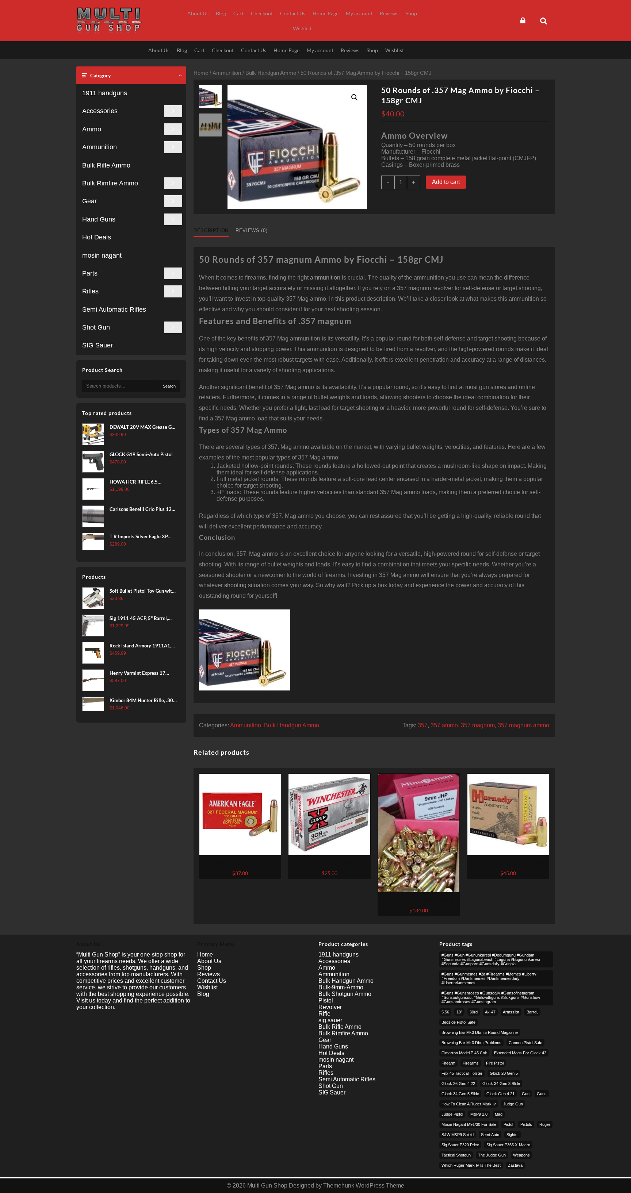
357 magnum (478, 725)
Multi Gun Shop (267, 1185)
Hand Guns (98, 219)
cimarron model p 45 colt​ (464, 1053)
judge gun (513, 1104)
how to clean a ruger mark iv (468, 1104)
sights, (512, 1134)
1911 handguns (104, 93)
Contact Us (211, 981)
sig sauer (330, 1020)
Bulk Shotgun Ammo (344, 994)
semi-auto (490, 1134)
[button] (354, 97)
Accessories (100, 111)
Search (169, 386)
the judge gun (492, 1155)
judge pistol (452, 1114)
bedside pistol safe (458, 1022)
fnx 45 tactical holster (461, 1073)
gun (525, 1094)
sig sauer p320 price (460, 1145)
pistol (508, 1124)
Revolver (330, 1007)
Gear (89, 201)
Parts (89, 273)
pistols (526, 1124)
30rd (474, 1012)
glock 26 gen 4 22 (458, 1083)
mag (498, 1114)
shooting (235, 585)
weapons (521, 1155)
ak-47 (490, 1012)
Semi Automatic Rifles (114, 309)
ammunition (325, 277)
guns (542, 1094)
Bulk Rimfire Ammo (110, 183)
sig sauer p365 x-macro (508, 1145)
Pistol (325, 1000)
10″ (459, 1012)
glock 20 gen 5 (504, 1073)
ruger (544, 1124)
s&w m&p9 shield (457, 1134)
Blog (203, 994)
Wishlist (207, 987)
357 (423, 725)
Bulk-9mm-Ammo (340, 987)
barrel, (532, 1012)
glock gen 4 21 (500, 1094)
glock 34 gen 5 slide (460, 1094)
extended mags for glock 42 (520, 1053)
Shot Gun (96, 327)
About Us (209, 961)
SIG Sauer (97, 345)
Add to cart (446, 182)
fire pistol (495, 1063)
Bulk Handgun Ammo (270, 73)
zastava (515, 1165)
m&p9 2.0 (478, 1114)
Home (201, 73)
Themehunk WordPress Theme (363, 1185)
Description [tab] (211, 230)
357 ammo (444, 725)
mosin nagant (102, 255)
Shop (204, 968)
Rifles (90, 291)
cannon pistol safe (525, 1042)
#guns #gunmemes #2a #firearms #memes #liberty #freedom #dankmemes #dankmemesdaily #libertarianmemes (488, 978)
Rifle (324, 1014)
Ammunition (99, 147)
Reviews (208, 974)
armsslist (511, 1012)
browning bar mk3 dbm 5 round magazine (479, 1032)
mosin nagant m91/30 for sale (468, 1124)
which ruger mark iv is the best (471, 1165)
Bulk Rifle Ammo (106, 165)
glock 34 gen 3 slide (501, 1083)
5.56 (445, 1012)
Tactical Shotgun (456, 1155)
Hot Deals (96, 237)
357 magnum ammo (523, 725)
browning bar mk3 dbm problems (471, 1042)
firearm (448, 1063)
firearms (471, 1063)
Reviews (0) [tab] (251, 230)
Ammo (91, 129)
